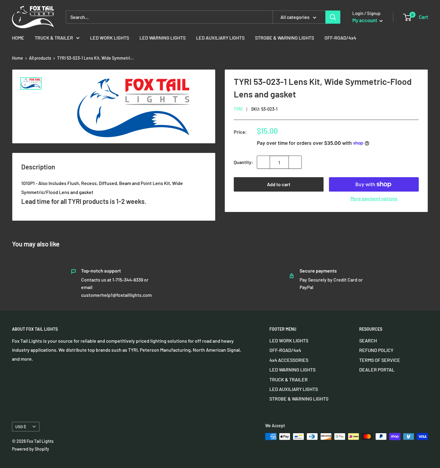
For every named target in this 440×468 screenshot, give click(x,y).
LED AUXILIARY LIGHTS (220, 37)
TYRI (238, 109)
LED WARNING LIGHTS (162, 37)
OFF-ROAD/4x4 (340, 37)
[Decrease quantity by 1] (263, 162)
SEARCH (368, 340)
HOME (18, 37)
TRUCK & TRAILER (54, 37)
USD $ (20, 426)
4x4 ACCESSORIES (288, 360)
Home (17, 58)
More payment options (374, 198)
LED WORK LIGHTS (109, 37)
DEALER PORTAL (377, 369)
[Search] (332, 17)
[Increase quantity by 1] (295, 162)
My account (365, 20)
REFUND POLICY (376, 350)
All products (40, 58)
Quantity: (243, 162)
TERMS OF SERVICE (379, 360)
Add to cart (278, 184)
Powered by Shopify (30, 449)
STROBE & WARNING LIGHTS (284, 37)
